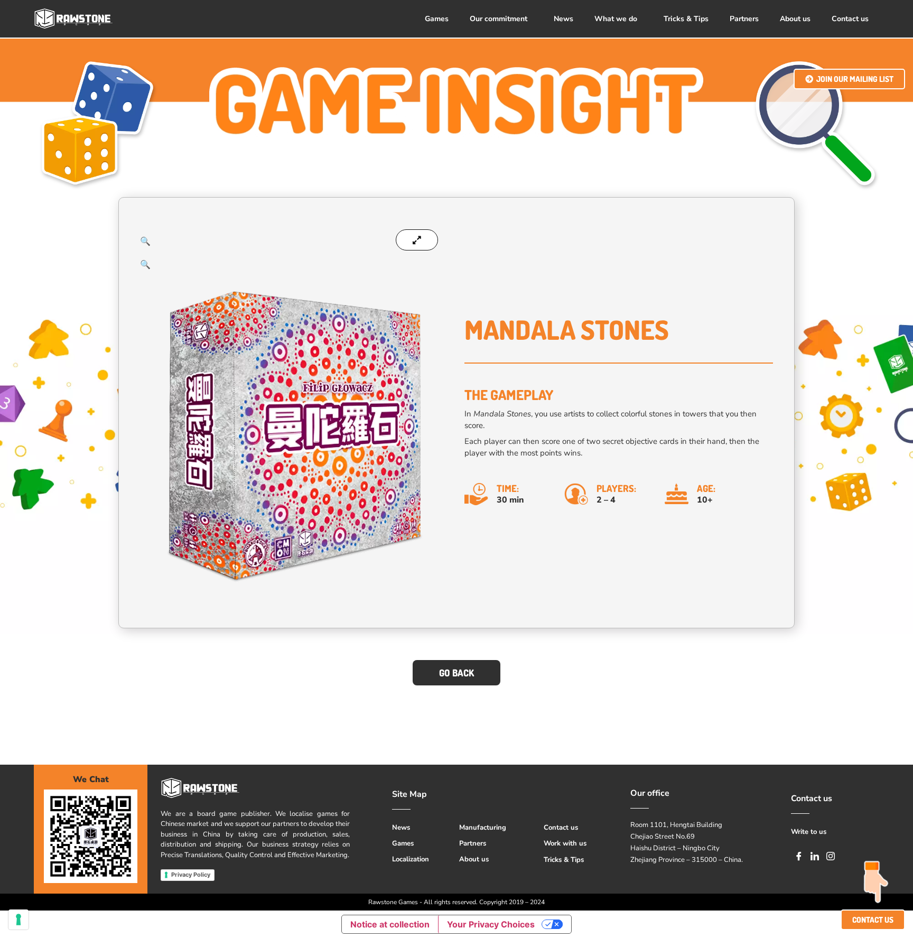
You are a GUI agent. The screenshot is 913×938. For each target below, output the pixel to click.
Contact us (850, 19)
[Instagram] (831, 855)
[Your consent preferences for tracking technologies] (18, 919)
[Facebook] (799, 855)
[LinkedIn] (815, 855)
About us (795, 19)
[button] (501, 19)
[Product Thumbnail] (417, 239)
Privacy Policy (190, 874)
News (563, 19)
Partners (744, 19)
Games (437, 19)
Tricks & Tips (686, 19)
